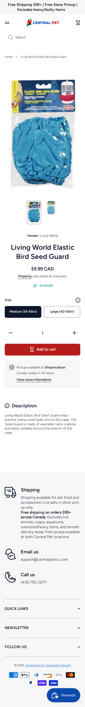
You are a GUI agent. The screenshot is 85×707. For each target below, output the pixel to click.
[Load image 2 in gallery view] (51, 207)
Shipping (24, 276)
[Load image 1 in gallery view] (34, 212)
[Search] (9, 37)
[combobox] (42, 37)
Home (9, 56)
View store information (34, 380)
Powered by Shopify (58, 665)
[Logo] (42, 23)
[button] (78, 22)
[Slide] (78, 300)
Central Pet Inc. (35, 665)
